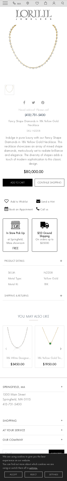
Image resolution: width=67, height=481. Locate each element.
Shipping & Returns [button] (16, 295)
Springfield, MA (14, 387)
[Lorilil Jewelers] (33, 14)
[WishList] (37, 3)
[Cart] (46, 3)
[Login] (54, 3)
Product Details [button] (14, 260)
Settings (53, 474)
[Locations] (28, 3)
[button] (62, 3)
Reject (33, 474)
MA (19, 3)
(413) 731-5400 (35, 115)
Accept (13, 474)
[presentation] (6, 348)
